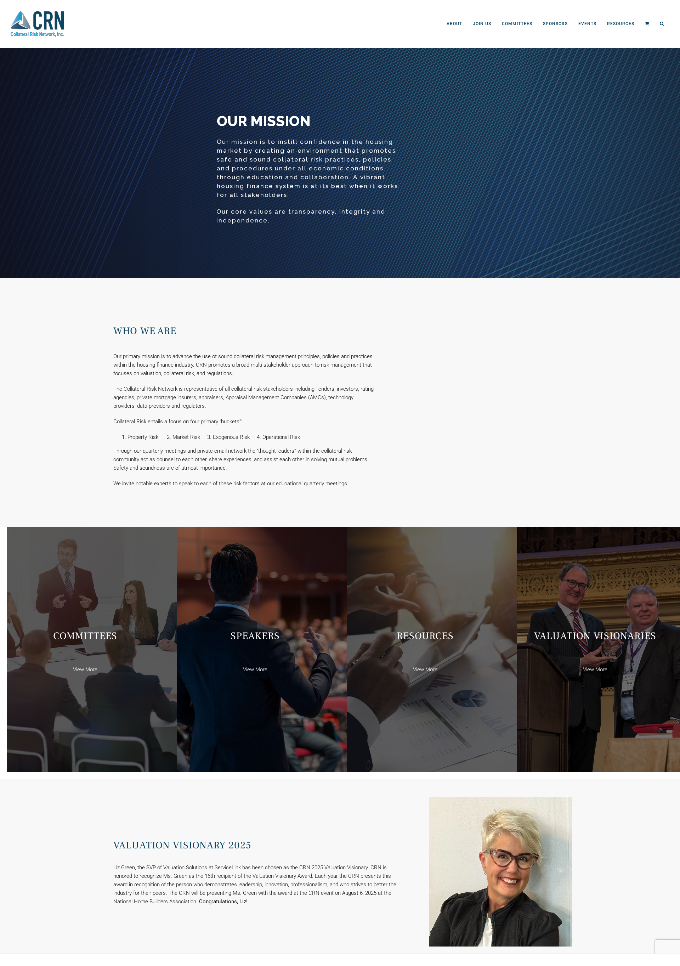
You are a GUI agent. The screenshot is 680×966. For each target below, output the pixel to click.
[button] (661, 23)
